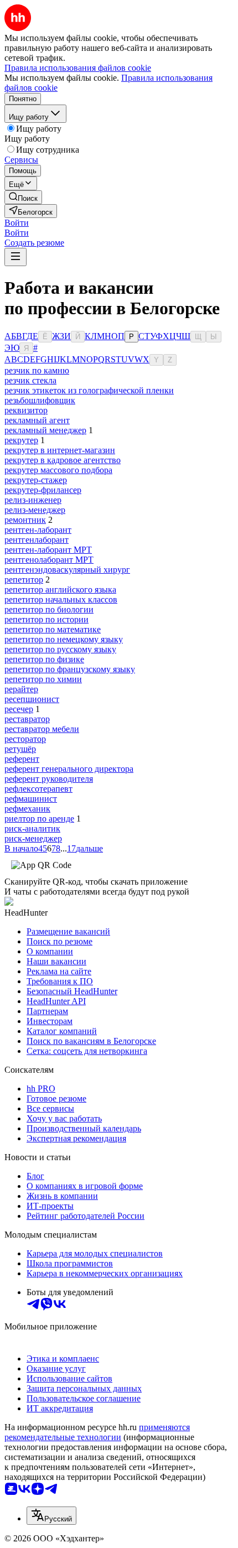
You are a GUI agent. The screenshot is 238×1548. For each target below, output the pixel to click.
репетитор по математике (52, 629)
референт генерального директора (68, 768)
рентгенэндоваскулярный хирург (67, 569)
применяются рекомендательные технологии (97, 1432)
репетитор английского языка (60, 589)
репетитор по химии (43, 679)
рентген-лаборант (37, 529)
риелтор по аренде (39, 818)
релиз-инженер (32, 500)
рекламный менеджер (45, 430)
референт (21, 758)
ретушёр (20, 749)
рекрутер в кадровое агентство (62, 460)
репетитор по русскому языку (60, 649)
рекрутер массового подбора (58, 470)
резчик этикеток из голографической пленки (89, 390)
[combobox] (51, 1516)
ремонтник (25, 519)
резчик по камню (36, 370)
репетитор (23, 579)
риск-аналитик (32, 828)
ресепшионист (31, 699)
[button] (16, 222)
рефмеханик (27, 808)
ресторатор (25, 739)
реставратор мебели (41, 729)
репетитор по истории (46, 619)
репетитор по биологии (49, 609)
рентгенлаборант (36, 539)
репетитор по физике (44, 659)
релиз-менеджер (34, 510)
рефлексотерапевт (38, 788)
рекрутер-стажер (35, 480)
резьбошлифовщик (39, 400)
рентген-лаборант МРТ (48, 549)
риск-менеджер (33, 838)
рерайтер (21, 689)
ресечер (18, 709)
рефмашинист (30, 798)
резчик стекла (30, 380)
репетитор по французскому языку (69, 669)
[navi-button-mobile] (15, 257)
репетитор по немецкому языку (63, 639)
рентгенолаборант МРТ (49, 559)
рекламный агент (37, 420)
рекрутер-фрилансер (42, 490)
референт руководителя (48, 778)
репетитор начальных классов (60, 599)
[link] (23, 197)
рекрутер (21, 440)
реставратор (27, 719)
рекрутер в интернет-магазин (59, 450)
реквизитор (26, 410)
